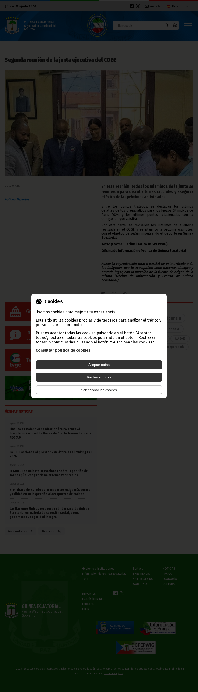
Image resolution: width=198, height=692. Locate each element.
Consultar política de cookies (63, 350)
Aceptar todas (99, 365)
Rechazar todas (99, 377)
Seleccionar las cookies (99, 390)
